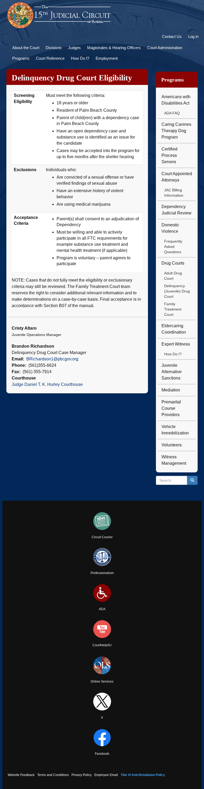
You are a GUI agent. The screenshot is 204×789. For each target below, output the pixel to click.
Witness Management (174, 460)
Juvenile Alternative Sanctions (172, 371)
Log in (193, 36)
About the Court (25, 47)
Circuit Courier (102, 537)
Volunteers (172, 445)
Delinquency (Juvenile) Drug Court (177, 291)
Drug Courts (173, 263)
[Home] (59, 15)
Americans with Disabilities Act (176, 99)
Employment (107, 58)
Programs (20, 58)
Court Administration (164, 47)
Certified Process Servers (169, 155)
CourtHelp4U (102, 645)
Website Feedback (21, 775)
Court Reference (50, 58)
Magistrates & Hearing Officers (114, 47)
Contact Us (172, 36)
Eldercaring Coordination (174, 329)
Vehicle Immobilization (175, 429)
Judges (74, 47)
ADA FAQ (172, 113)
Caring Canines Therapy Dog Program (176, 130)
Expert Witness (176, 344)
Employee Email (106, 775)
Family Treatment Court (172, 309)
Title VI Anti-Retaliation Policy (143, 775)
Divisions (54, 47)
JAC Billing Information (173, 192)
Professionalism (102, 573)
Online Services (102, 681)
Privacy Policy (81, 775)
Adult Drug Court (173, 276)
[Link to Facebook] (102, 738)
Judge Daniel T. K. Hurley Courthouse (47, 384)
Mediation (171, 390)
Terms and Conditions (53, 775)
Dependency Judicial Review (177, 209)
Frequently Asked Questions (173, 246)
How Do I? (80, 58)
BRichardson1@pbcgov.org (52, 359)
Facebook (102, 754)
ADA (102, 609)
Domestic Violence (170, 228)
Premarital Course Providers (171, 408)
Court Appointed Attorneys (177, 176)
